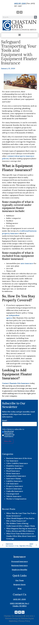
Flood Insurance (13, 471)
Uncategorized (12, 494)
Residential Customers (9, 432)
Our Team (19, 580)
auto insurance (27, 263)
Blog (19, 588)
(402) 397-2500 (20, 3)
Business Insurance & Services (19, 458)
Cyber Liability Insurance (17, 463)
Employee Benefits (14, 468)
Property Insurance (14, 486)
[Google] (23, 612)
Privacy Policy (24, 621)
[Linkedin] (21, 12)
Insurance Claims (13, 478)
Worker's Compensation (16, 499)
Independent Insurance (16, 476)
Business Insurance (19, 565)
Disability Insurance (14, 466)
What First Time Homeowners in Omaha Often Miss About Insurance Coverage (21, 536)
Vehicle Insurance (13, 496)
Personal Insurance (19, 561)
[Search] (35, 17)
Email (5, 420)
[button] (19, 35)
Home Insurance (13, 473)
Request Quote (19, 584)
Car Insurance (12, 461)
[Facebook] (18, 12)
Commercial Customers (9, 435)
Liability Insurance (14, 481)
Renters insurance (14, 489)
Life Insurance (12, 484)
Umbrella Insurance (14, 491)
